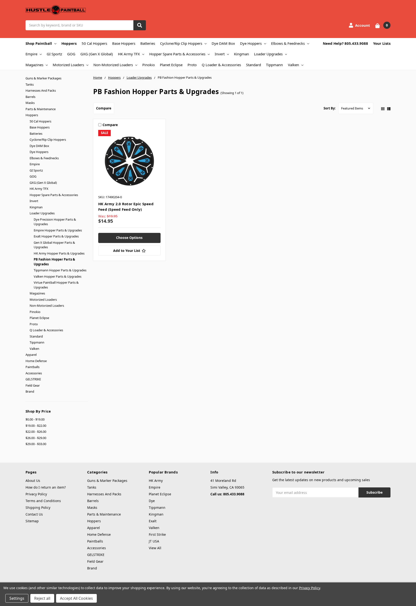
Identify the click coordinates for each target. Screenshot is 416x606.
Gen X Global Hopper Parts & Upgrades (54, 244)
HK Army (156, 480)
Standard (253, 64)
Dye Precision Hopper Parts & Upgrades (55, 221)
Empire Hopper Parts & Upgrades (58, 230)
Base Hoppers (123, 43)
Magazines (34, 64)
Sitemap (32, 521)
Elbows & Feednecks (288, 43)
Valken (293, 64)
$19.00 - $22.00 (36, 425)
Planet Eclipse (171, 64)
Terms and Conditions (43, 500)
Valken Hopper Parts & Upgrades (57, 276)
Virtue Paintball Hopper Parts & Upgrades (56, 284)
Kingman (241, 53)
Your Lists (381, 43)
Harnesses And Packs (41, 90)
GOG (71, 53)
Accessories (34, 373)
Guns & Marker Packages (43, 78)
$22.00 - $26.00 (36, 431)
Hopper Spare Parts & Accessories (177, 53)
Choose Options (129, 237)
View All (155, 548)
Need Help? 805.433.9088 (345, 43)
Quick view (129, 161)
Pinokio (148, 64)
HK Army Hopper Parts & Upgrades (59, 253)
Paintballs (32, 367)
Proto (192, 64)
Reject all (42, 598)
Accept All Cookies (76, 598)
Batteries (147, 43)
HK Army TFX (129, 53)
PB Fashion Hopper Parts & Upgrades (54, 261)
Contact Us (34, 514)
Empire (31, 53)
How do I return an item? (46, 487)
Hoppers (69, 43)
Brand (30, 391)
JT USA (154, 541)
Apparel (31, 354)
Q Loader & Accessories (221, 64)
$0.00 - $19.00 (35, 419)
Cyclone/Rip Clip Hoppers (181, 43)
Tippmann (274, 64)
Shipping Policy (38, 507)
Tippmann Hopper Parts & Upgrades (60, 270)
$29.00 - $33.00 (36, 444)
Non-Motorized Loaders (113, 64)
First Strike (157, 534)
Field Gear (33, 385)
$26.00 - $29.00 (36, 438)
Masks (30, 103)
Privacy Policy (36, 494)
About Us (33, 480)
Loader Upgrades (268, 53)
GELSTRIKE (33, 379)
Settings (16, 598)
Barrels (30, 97)
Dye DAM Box (223, 43)
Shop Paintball (39, 43)
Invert (220, 53)
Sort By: (330, 108)
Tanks (30, 84)
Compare (103, 108)
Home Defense (36, 361)
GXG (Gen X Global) (96, 53)
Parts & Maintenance (41, 109)
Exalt (152, 521)
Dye (152, 500)
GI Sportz (54, 53)
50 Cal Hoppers (94, 43)
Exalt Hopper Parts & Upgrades (56, 236)
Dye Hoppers (251, 43)
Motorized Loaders (68, 64)
